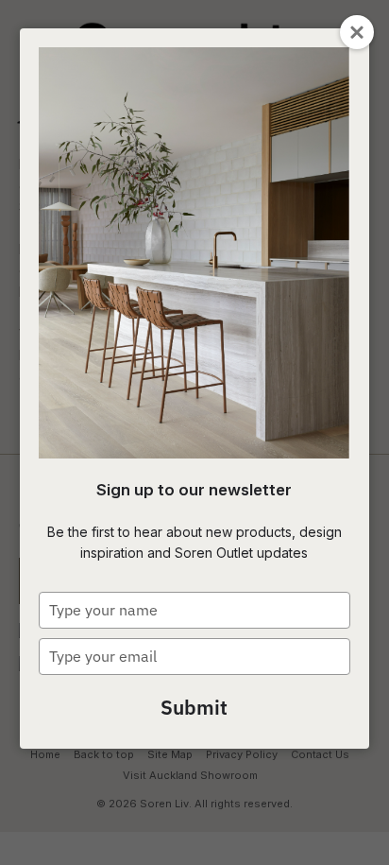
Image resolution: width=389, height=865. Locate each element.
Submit (194, 707)
